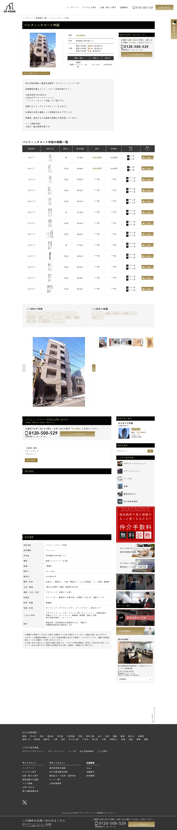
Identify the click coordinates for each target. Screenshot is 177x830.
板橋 (138, 739)
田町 (107, 736)
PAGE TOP (152, 718)
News (89, 768)
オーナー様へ (124, 605)
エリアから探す (89, 7)
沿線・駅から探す (108, 7)
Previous (24, 368)
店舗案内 (124, 7)
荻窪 (123, 739)
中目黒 (60, 736)
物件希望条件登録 (57, 768)
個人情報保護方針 (30, 791)
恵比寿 (50, 736)
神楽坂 (37, 739)
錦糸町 (47, 739)
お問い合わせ (164, 7)
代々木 (33, 736)
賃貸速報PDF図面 (30, 779)
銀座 (115, 736)
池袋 (131, 739)
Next (93, 368)
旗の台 (90, 48)
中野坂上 (113, 739)
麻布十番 (90, 736)
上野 (55, 739)
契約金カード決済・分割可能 (62, 775)
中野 (104, 739)
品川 (100, 736)
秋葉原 (141, 736)
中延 (89, 51)
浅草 (63, 739)
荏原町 (90, 46)
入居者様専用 (125, 631)
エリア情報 (27, 783)
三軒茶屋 (71, 736)
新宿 (24, 736)
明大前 (95, 739)
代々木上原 (74, 739)
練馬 (146, 739)
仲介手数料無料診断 (58, 772)
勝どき (131, 736)
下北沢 (85, 739)
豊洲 (123, 736)
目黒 (80, 736)
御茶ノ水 (26, 739)
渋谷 (42, 736)
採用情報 (135, 581)
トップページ (73, 7)
